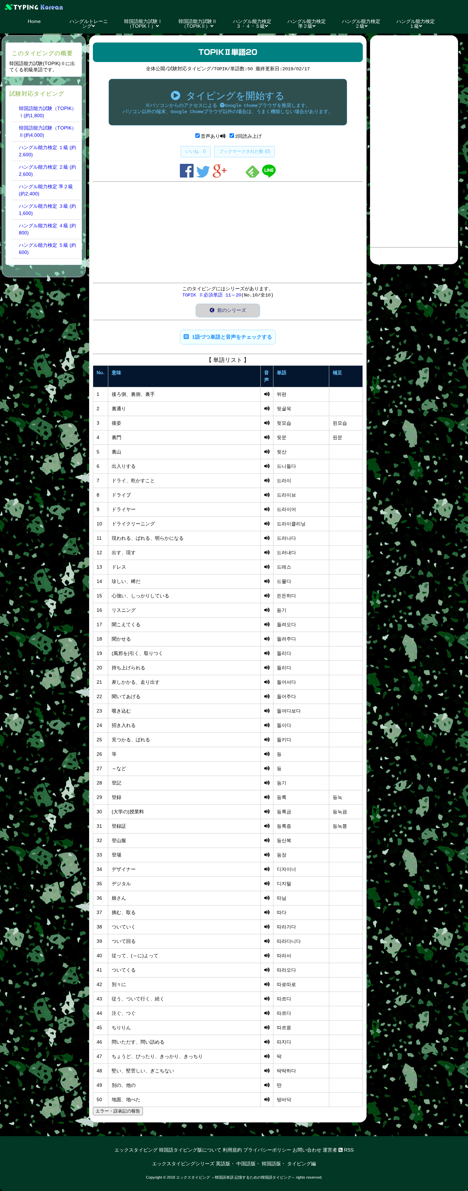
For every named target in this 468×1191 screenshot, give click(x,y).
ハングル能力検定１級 (415, 24)
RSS (348, 1150)
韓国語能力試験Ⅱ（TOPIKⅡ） (197, 24)
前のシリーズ (230, 310)
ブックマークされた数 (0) (244, 151)
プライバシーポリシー (267, 1150)
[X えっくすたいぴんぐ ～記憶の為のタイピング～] (234, 6)
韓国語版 (271, 1163)
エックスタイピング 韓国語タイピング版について (167, 1150)
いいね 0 (195, 151)
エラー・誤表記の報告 (118, 1111)
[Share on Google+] (221, 176)
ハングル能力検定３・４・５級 (252, 24)
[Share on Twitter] (204, 176)
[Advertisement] (228, 232)
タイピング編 (301, 1163)
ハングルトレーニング (89, 24)
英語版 (223, 1163)
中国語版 (246, 1163)
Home (34, 21)
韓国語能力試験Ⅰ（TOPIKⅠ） (143, 24)
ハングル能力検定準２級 (306, 24)
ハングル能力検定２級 (361, 24)
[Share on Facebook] (188, 176)
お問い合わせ (307, 1150)
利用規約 (232, 1150)
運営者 (330, 1150)
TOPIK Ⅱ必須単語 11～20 (211, 295)
